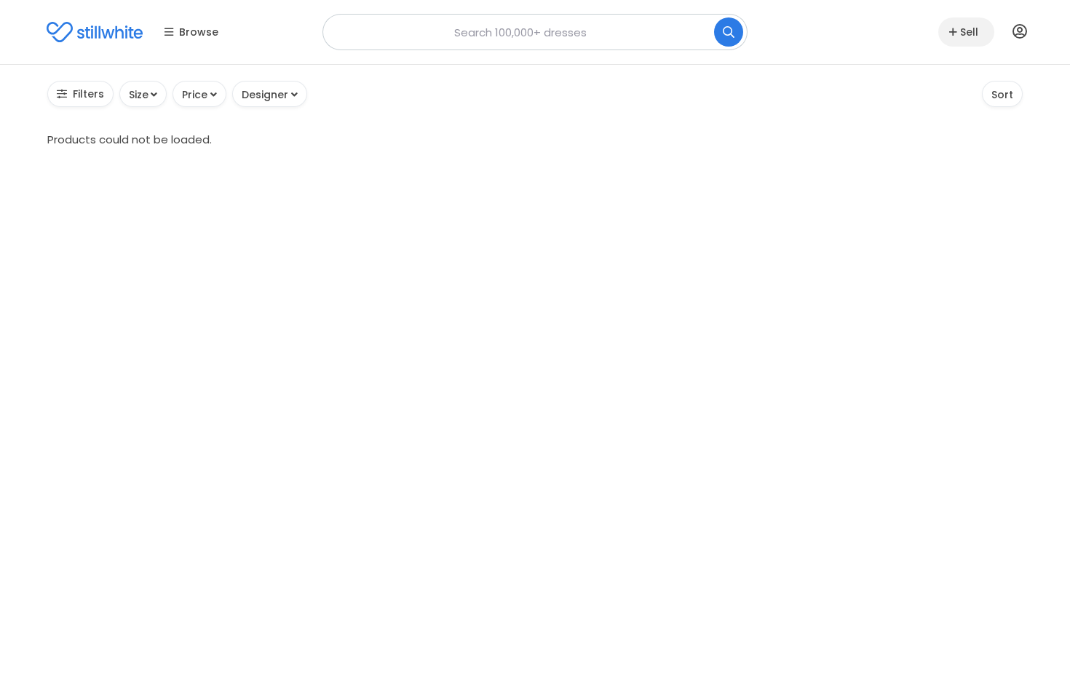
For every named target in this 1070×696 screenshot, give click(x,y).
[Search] (728, 32)
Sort (1002, 94)
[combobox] (535, 32)
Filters (88, 94)
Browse (198, 32)
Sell (969, 32)
